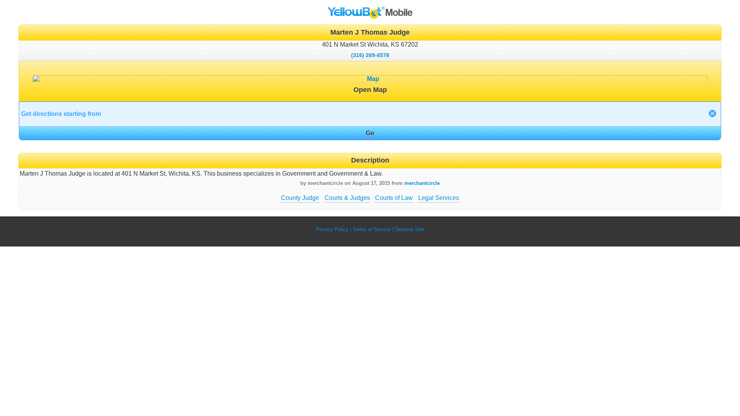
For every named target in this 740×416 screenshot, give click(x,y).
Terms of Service (372, 229)
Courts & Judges (347, 198)
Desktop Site (409, 229)
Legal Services (438, 198)
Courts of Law (394, 198)
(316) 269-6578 (370, 55)
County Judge (300, 198)
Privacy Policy (332, 229)
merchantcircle (422, 183)
